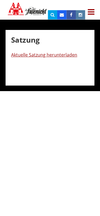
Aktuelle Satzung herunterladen (44, 55)
